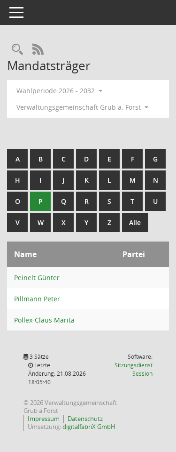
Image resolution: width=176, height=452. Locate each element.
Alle (135, 222)
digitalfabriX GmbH (88, 426)
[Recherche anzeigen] (17, 49)
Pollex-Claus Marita (44, 319)
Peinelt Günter (37, 277)
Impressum (44, 418)
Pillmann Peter (37, 298)
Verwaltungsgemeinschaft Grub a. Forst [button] (79, 107)
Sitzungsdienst (134, 369)
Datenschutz (85, 418)
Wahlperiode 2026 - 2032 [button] (56, 90)
